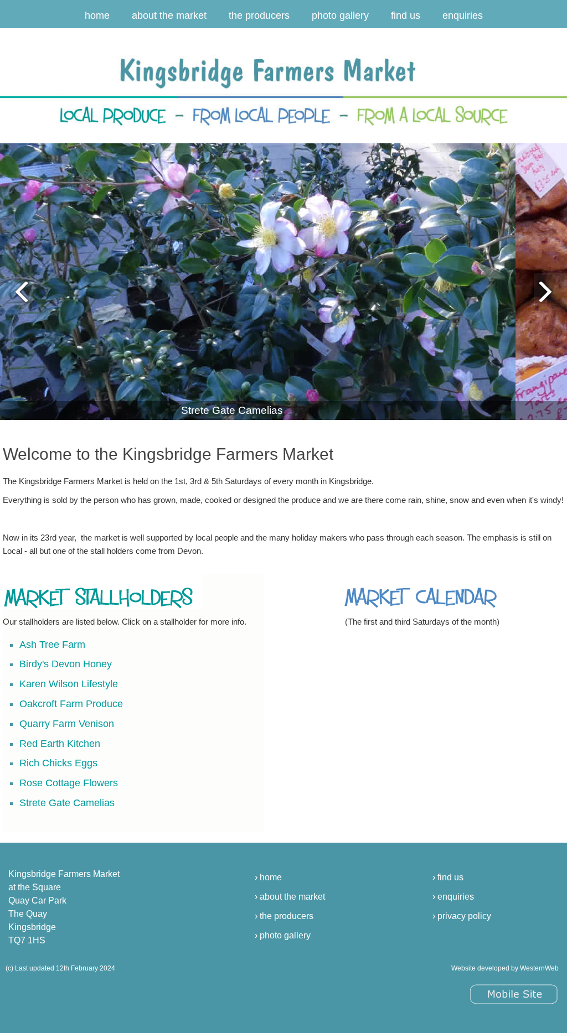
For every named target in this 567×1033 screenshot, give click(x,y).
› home (268, 877)
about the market (169, 15)
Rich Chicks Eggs (58, 763)
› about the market (290, 896)
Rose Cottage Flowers (68, 782)
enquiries (462, 15)
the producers (259, 15)
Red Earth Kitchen (59, 743)
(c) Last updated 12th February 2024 (60, 968)
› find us (447, 877)
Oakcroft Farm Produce (71, 703)
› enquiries (453, 896)
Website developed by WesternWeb (505, 968)
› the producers (284, 916)
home (97, 15)
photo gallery (340, 15)
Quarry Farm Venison (66, 723)
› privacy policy (461, 916)
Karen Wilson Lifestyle (68, 683)
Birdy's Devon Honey (65, 663)
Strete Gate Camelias (67, 802)
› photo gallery (283, 935)
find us (405, 15)
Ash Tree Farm (52, 644)
